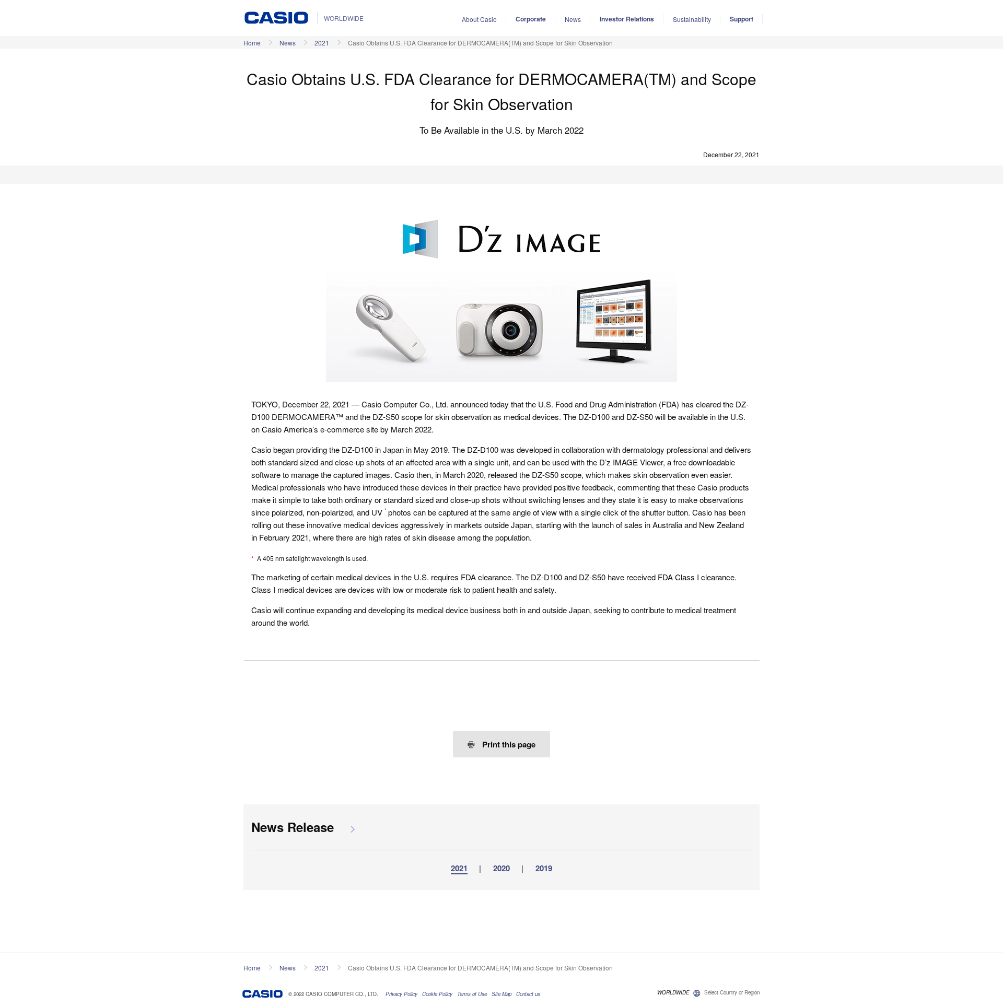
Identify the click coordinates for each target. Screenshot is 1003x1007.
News (573, 19)
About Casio (479, 19)
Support (741, 19)
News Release (292, 827)
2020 (501, 868)
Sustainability (692, 19)
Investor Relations (627, 19)
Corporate (531, 19)
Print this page (507, 744)
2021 (321, 42)
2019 (543, 868)
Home (252, 42)
